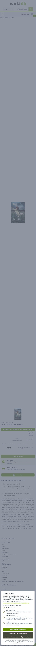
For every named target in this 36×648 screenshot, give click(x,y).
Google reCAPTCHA (19, 623)
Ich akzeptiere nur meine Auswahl (18, 633)
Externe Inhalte (19, 617)
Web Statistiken (18, 611)
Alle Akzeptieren (10, 608)
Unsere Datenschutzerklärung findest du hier (16, 603)
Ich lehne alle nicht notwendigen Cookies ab (18, 637)
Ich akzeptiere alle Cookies (18, 629)
